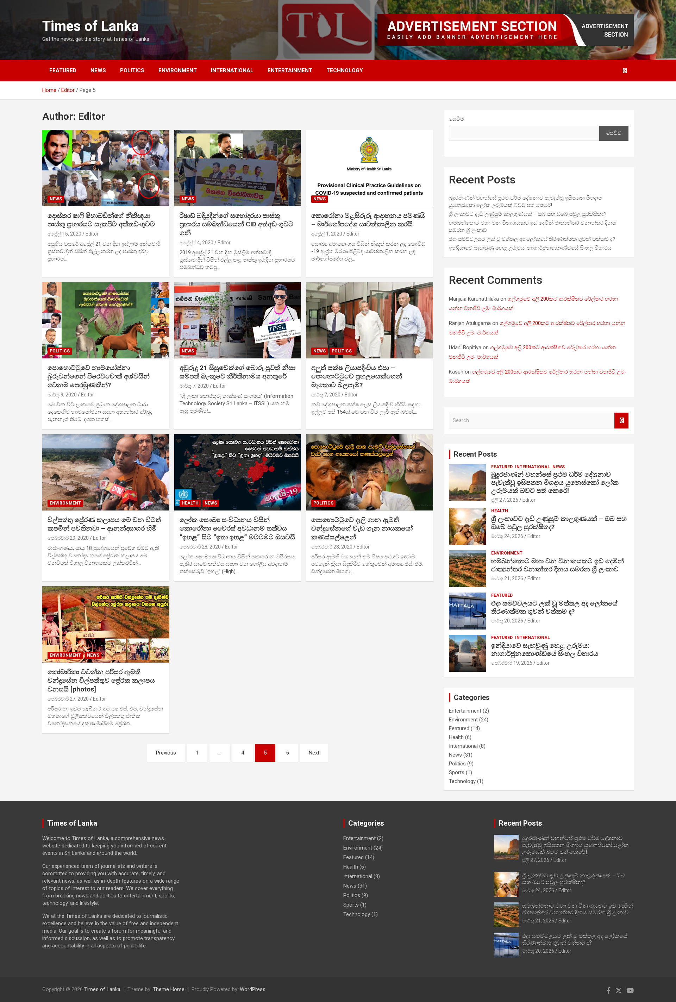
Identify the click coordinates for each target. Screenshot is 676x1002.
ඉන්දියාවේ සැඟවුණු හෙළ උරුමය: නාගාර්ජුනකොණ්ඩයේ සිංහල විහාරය (530, 248)
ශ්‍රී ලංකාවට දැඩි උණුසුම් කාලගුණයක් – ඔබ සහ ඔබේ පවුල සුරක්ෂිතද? (528, 214)
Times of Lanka (90, 26)
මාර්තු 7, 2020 (194, 386)
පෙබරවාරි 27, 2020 (68, 699)
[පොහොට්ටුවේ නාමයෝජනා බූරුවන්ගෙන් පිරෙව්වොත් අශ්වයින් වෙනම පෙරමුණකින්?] (106, 320)
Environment (177, 70)
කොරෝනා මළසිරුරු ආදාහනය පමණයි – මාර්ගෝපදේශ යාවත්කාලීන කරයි (368, 220)
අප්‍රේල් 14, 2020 (196, 242)
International (232, 70)
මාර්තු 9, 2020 (62, 394)
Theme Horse (168, 989)
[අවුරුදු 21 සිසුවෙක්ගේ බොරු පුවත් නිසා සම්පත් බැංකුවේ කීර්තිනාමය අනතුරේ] (238, 320)
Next (314, 753)
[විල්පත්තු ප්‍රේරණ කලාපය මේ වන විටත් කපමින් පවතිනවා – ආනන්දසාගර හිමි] (106, 472)
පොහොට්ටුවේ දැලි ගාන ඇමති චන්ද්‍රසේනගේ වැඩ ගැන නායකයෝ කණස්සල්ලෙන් (362, 528)
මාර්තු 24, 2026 (507, 536)
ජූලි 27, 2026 (504, 500)
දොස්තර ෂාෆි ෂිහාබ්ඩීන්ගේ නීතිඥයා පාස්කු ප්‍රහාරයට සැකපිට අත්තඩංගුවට (101, 220)
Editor (92, 234)
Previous (166, 753)
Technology (344, 70)
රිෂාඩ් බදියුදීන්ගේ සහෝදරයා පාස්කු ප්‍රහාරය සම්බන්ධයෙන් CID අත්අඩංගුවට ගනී (236, 224)
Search (621, 420)
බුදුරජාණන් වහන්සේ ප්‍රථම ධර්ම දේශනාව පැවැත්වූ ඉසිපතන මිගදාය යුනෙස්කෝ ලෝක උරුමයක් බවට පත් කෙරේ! (555, 482)
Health (190, 503)
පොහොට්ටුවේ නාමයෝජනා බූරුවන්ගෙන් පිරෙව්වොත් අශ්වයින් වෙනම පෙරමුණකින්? (99, 376)
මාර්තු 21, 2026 (507, 578)
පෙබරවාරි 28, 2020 (200, 547)
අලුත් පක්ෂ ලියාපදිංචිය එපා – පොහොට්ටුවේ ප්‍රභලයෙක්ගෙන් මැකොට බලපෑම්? (356, 376)
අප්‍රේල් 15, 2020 (64, 234)
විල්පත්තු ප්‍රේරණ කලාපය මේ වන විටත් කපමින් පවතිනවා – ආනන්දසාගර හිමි (104, 524)
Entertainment (290, 70)
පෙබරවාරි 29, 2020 (68, 538)
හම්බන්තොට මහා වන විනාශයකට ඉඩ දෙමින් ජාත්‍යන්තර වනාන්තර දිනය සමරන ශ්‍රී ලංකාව (557, 565)
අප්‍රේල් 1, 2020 (326, 234)
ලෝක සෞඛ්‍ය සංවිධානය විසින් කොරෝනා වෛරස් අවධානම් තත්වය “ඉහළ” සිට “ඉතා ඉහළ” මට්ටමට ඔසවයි (237, 528)
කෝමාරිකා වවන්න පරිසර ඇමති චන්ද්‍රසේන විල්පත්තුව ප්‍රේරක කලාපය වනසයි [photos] (101, 680)
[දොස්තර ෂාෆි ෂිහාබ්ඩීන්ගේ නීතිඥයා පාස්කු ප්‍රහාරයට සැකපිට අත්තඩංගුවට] (106, 168)
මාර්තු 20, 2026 (507, 621)
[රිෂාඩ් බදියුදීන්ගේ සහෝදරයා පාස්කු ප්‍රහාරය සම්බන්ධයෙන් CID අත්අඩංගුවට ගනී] (238, 168)
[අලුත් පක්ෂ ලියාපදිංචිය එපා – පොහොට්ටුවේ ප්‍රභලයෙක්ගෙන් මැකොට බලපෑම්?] (369, 320)
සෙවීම (456, 119)
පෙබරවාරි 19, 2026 (511, 663)
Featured (62, 70)
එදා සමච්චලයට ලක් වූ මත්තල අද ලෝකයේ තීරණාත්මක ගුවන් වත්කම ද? (532, 239)
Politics (132, 70)
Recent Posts (475, 454)
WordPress (252, 989)
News (98, 70)
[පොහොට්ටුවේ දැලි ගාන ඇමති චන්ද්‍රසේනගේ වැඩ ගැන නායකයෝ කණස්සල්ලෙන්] (369, 472)
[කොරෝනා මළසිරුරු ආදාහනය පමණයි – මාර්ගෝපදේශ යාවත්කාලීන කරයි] (369, 168)
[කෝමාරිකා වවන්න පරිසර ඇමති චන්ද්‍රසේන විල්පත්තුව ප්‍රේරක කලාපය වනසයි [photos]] (106, 624)
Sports (456, 772)
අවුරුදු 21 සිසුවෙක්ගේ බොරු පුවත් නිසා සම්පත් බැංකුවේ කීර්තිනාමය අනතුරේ (237, 372)
